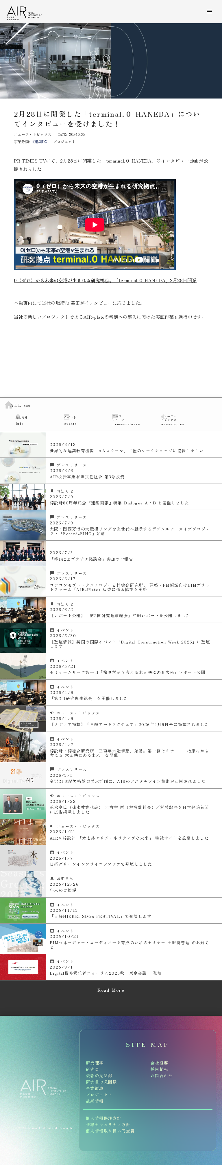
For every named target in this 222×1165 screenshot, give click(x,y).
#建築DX (39, 141)
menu (209, 11)
